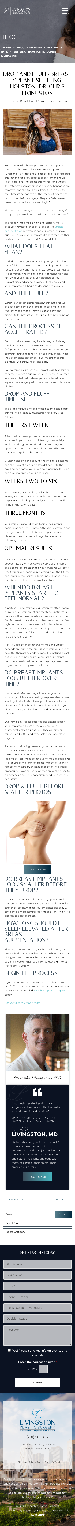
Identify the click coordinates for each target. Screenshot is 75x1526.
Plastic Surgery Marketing (20, 1510)
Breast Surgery (38, 101)
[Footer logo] (37, 1419)
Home (7, 47)
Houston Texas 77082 (37, 1448)
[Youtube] (29, 1452)
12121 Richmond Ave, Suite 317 (37, 1444)
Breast (24, 101)
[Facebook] (36, 1452)
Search (64, 1214)
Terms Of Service (53, 1462)
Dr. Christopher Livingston (50, 990)
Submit (37, 1382)
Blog (20, 47)
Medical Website (52, 1510)
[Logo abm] (39, 1515)
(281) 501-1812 (38, 1437)
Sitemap (22, 1462)
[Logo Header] (16, 11)
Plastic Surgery (58, 101)
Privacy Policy (36, 1462)
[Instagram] (51, 1452)
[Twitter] (43, 1452)
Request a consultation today (23, 1002)
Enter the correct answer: (37, 1362)
